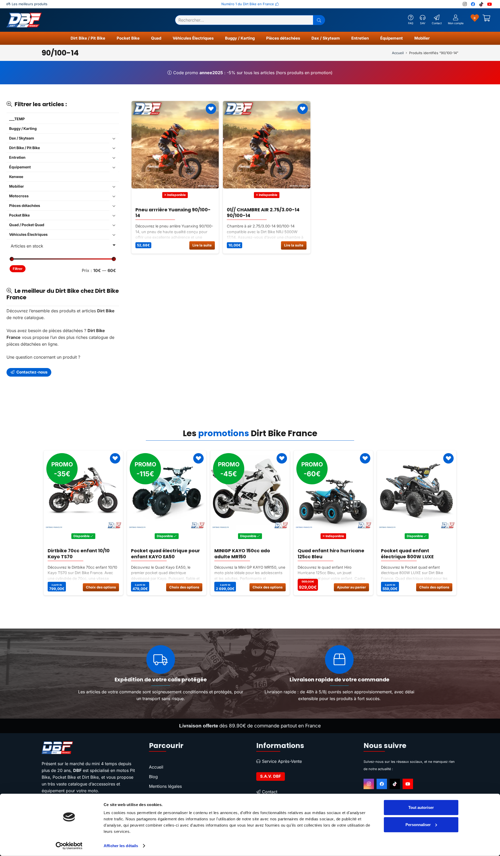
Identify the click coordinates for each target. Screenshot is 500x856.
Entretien (17, 157)
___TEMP (17, 119)
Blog (153, 776)
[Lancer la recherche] (319, 20)
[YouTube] (489, 4)
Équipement (20, 167)
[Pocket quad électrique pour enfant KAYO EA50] (83, 490)
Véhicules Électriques (28, 234)
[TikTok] (481, 4)
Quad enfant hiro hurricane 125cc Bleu (247, 554)
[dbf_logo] (24, 20)
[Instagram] (464, 4)
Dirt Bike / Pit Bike (24, 147)
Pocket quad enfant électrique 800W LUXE (324, 554)
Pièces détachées (24, 205)
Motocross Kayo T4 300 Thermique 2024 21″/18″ (409, 554)
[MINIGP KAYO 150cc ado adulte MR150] (166, 490)
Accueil (398, 53)
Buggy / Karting (23, 128)
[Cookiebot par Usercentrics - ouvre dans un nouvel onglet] (69, 846)
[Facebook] (473, 4)
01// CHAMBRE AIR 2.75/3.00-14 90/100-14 (263, 212)
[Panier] (486, 20)
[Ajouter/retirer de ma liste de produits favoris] (211, 109)
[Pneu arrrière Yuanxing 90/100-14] (175, 144)
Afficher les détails (121, 846)
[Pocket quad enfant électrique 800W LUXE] (333, 490)
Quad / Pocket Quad (26, 225)
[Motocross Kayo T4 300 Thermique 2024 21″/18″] (416, 490)
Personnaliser (418, 824)
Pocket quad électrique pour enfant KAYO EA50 (82, 554)
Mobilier (16, 186)
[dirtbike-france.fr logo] (89, 747)
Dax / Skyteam (21, 138)
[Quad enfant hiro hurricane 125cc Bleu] (250, 490)
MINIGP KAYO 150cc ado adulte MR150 (159, 554)
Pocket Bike (19, 215)
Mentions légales (165, 786)
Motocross (19, 196)
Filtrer (17, 269)
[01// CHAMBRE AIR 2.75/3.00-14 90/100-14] (266, 144)
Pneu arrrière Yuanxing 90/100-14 (173, 212)
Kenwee (16, 176)
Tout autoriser (421, 807)
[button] (107, 38)
